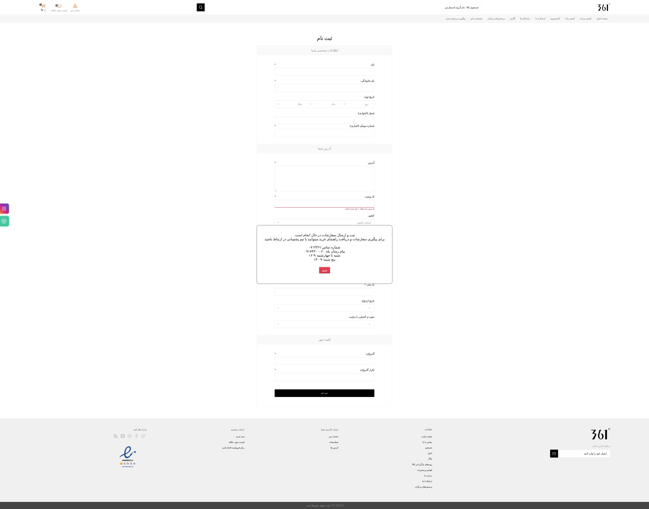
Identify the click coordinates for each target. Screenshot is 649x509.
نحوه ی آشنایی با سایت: (361, 316)
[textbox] (343, 7)
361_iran (4, 221)
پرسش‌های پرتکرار (423, 486)
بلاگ (430, 459)
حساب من (75, 10)
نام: (372, 64)
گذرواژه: (370, 353)
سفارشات (333, 442)
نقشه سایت (426, 436)
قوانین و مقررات (424, 470)
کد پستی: (369, 196)
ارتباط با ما (427, 481)
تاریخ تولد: (369, 96)
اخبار (430, 453)
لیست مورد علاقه (237, 442)
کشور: (371, 215)
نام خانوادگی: (367, 80)
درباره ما (428, 475)
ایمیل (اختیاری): (365, 113)
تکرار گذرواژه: (367, 369)
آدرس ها (334, 447)
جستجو (429, 447)
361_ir (4, 209)
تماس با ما (427, 442)
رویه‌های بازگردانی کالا (422, 464)
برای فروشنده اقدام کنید (233, 447)
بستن (324, 270)
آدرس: (371, 162)
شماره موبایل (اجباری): (361, 125)
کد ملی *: (369, 284)
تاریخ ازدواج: (367, 300)
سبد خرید (240, 436)
